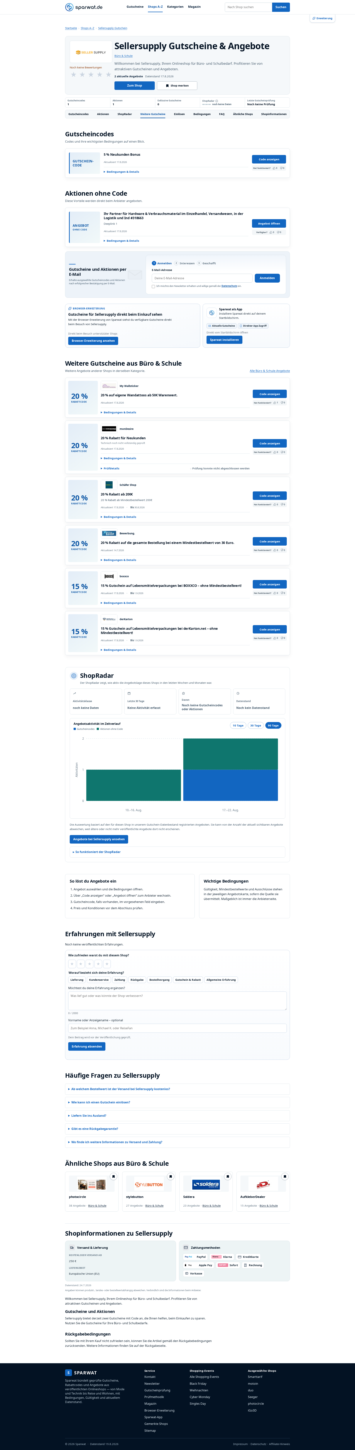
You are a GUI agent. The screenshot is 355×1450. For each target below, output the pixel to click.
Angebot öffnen (269, 223)
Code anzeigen (269, 159)
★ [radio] (72, 963)
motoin (253, 1384)
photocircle (77, 1197)
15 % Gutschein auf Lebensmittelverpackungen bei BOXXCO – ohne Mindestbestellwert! (171, 585)
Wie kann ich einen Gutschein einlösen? (100, 1102)
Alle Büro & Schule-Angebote (270, 371)
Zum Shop (134, 85)
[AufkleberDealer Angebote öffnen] (263, 1184)
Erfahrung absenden (87, 1046)
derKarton (126, 619)
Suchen (280, 7)
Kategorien (175, 7)
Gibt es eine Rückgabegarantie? (94, 1129)
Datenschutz (229, 286)
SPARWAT (82, 1373)
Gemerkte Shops (156, 1424)
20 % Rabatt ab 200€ (117, 494)
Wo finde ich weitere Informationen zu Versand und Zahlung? (116, 1142)
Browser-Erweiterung (159, 1410)
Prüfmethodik (154, 1397)
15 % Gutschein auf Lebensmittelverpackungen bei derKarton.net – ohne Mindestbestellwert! (159, 630)
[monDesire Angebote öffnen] (109, 429)
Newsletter (152, 1384)
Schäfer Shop (128, 485)
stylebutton (134, 1197)
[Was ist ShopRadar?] (216, 101)
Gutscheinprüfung (157, 1390)
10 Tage (238, 725)
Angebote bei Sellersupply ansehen (99, 839)
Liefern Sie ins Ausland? (88, 1116)
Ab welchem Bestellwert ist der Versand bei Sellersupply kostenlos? (120, 1089)
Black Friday (198, 1384)
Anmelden (267, 278)
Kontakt (149, 1377)
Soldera (189, 1197)
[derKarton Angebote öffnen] (109, 619)
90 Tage (273, 725)
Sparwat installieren (224, 340)
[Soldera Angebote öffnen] (206, 1184)
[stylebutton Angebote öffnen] (149, 1184)
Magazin (194, 7)
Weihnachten (199, 1390)
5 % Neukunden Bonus (122, 154)
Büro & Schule (123, 56)
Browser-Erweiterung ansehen (93, 341)
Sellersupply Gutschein (112, 28)
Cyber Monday (200, 1397)
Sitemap (150, 1431)
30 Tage (255, 725)
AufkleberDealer (252, 1197)
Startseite (71, 28)
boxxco (124, 576)
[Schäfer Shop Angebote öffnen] (109, 485)
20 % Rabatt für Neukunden (123, 438)
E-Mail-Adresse (162, 270)
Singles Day (198, 1404)
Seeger (253, 1397)
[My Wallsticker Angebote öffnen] (109, 386)
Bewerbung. (127, 533)
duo (250, 1390)
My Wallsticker (129, 386)
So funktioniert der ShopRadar (98, 852)
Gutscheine (135, 7)
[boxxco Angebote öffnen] (109, 576)
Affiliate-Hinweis (279, 1444)
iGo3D (252, 1410)
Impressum (240, 1444)
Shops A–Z (155, 7)
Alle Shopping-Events (204, 1377)
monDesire (126, 429)
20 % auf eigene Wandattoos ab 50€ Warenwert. (139, 395)
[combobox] (248, 7)
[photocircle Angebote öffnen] (92, 1184)
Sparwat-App (153, 1417)
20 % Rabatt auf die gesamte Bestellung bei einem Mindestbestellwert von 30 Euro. (167, 542)
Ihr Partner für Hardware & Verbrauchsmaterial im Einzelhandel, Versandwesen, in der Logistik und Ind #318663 (173, 215)
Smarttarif (255, 1377)
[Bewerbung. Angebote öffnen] (109, 533)
